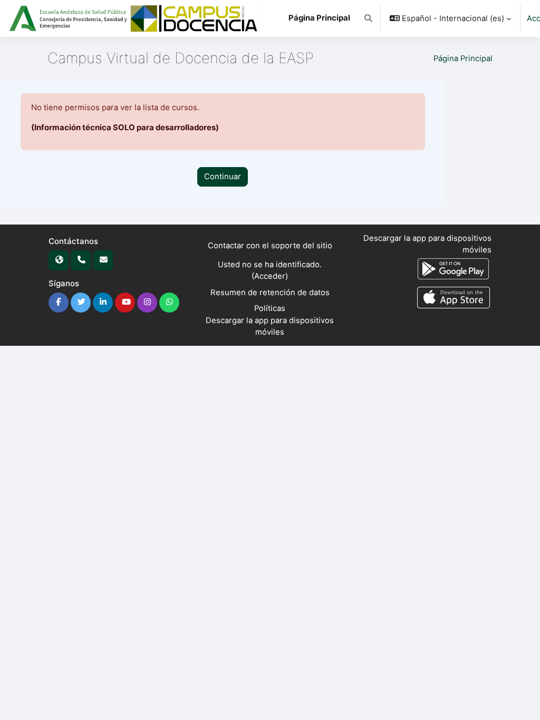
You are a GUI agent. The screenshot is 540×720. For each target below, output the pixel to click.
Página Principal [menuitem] (319, 18)
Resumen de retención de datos (270, 292)
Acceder (269, 276)
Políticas (269, 308)
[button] (368, 18)
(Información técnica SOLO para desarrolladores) (125, 127)
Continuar (222, 176)
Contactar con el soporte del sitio (270, 245)
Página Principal (463, 58)
